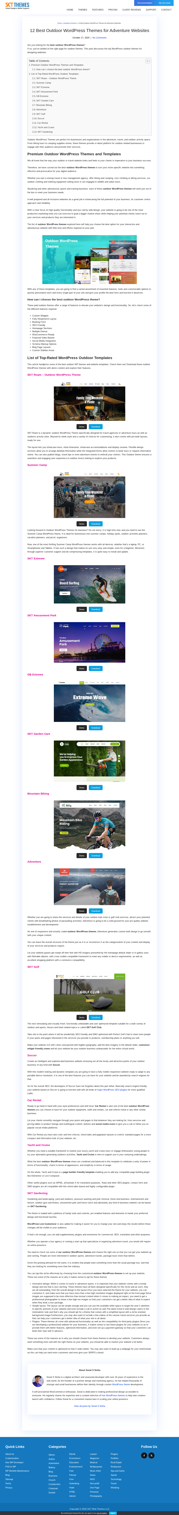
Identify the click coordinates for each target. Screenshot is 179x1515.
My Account (164, 3)
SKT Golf (40, 114)
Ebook (72, 1454)
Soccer (40, 118)
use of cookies (102, 1513)
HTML (72, 1492)
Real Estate (116, 1462)
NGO (92, 1479)
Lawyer (93, 1454)
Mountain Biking (44, 105)
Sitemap (9, 1479)
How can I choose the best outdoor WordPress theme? (63, 69)
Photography (96, 1496)
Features (98, 10)
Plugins (114, 1454)
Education (74, 1462)
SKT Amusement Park (47, 91)
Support (151, 10)
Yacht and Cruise (45, 127)
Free (71, 1479)
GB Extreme (42, 96)
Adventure (41, 109)
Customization (12, 1458)
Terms (8, 1483)
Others (52, 1455)
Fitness (72, 1475)
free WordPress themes (113, 1395)
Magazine (94, 1458)
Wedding (115, 1488)
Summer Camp (43, 83)
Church (52, 1480)
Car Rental (42, 123)
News (92, 1475)
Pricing (113, 10)
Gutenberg (74, 1483)
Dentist (52, 1493)
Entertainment (75, 1467)
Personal (94, 1492)
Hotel (71, 1488)
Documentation (144, 3)
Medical (93, 1462)
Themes (82, 10)
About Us (9, 1454)
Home (70, 10)
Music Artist (95, 1471)
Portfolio (114, 1458)
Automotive (54, 1463)
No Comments (100, 37)
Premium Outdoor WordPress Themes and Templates (57, 65)
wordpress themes (70, 23)
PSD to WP (10, 1467)
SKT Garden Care (45, 100)
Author (52, 1459)
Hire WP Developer (14, 1462)
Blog (7, 1475)
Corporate (53, 1488)
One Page (94, 1488)
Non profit (94, 1483)
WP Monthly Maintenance (17, 1471)
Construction (54, 1484)
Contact (166, 10)
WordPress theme (121, 1384)
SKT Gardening (44, 132)
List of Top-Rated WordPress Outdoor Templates (54, 74)
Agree (113, 1513)
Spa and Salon (118, 1471)
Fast (71, 1471)
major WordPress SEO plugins (112, 1090)
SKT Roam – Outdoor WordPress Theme (56, 78)
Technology (116, 1479)
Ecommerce (74, 1458)
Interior (72, 1496)
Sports (114, 1475)
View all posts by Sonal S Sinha (89, 1406)
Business (53, 1476)
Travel (113, 1483)
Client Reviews (131, 10)
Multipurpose (96, 1467)
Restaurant (116, 1467)
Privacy (8, 1488)
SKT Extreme (42, 87)
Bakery (52, 1467)
